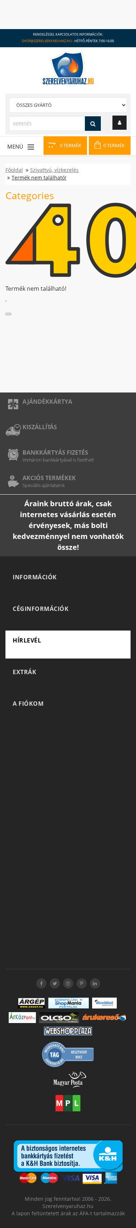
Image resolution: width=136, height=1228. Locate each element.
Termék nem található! (39, 177)
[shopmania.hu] (68, 1003)
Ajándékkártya (47, 402)
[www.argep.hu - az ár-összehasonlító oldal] (31, 1003)
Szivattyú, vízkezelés (54, 169)
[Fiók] (119, 123)
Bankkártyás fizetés (55, 452)
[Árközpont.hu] (22, 1017)
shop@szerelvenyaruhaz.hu (47, 41)
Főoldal (14, 169)
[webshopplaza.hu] (68, 1031)
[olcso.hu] (59, 1017)
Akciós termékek (49, 478)
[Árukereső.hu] (104, 1017)
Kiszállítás (39, 427)
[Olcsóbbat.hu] (104, 1003)
